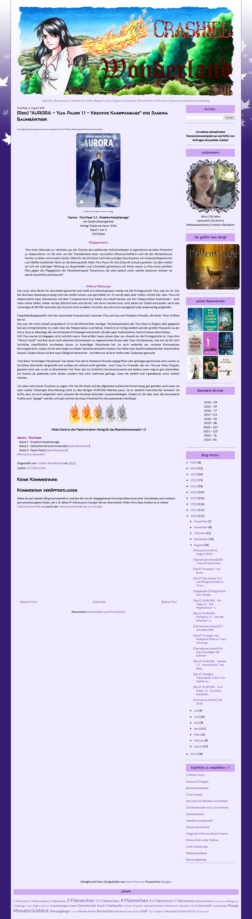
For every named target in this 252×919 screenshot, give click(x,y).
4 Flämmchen (134, 900)
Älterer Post (169, 601)
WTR (191, 911)
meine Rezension (78, 446)
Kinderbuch (171, 905)
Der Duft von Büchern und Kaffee (207, 801)
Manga (233, 905)
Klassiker (184, 905)
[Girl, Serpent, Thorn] (195, 354)
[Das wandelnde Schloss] (210, 378)
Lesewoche (220, 905)
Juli (196, 710)
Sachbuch (120, 911)
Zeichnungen (202, 911)
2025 (194, 462)
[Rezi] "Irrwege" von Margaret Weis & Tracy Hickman (209, 639)
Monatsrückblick (31, 910)
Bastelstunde (220, 901)
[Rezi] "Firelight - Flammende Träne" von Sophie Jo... (209, 677)
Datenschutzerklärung (197, 100)
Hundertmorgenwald (199, 820)
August (198, 545)
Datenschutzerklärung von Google (80, 506)
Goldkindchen (195, 814)
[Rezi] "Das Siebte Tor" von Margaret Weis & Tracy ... (208, 581)
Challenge (19, 905)
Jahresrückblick (154, 905)
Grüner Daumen (133, 905)
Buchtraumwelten (197, 788)
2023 (194, 474)
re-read (74, 911)
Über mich (162, 100)
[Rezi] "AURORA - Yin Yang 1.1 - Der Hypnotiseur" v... (207, 604)
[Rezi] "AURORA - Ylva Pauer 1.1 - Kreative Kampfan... (207, 690)
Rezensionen (62, 100)
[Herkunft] (225, 378)
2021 (194, 486)
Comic (29, 905)
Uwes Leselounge (197, 846)
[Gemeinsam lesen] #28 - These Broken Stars (208, 561)
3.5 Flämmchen (108, 901)
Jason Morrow (135, 881)
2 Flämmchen (37, 901)
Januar (198, 746)
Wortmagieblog (196, 859)
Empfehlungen (59, 905)
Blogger (166, 881)
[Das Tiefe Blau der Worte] (195, 330)
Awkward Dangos (197, 781)
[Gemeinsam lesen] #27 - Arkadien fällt (208, 627)
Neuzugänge (60, 911)
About (200, 901)
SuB (89, 100)
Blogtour (233, 901)
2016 (194, 516)
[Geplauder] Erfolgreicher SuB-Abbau (209, 592)
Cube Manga (194, 794)
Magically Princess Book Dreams (207, 833)
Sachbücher (78, 100)
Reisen (83, 911)
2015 (194, 754)
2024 (194, 468)
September (201, 539)
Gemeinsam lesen (91, 905)
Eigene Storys (41, 905)
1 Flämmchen (21, 901)
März (197, 734)
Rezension (105, 911)
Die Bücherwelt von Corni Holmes (207, 807)
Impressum (176, 100)
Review (92, 911)
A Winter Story (195, 774)
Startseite (47, 100)
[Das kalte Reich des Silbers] (195, 378)
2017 (194, 510)
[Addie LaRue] (225, 330)
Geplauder (114, 905)
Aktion (208, 901)
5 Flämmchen (184, 901)
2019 (194, 498)
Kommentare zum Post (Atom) (106, 611)
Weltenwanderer (196, 853)
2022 (194, 480)
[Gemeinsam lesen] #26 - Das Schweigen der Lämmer (208, 652)
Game (73, 905)
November (201, 527)
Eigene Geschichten (124, 100)
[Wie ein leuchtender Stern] (210, 330)
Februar (199, 740)
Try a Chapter (156, 911)
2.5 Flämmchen (36, 468)
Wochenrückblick (176, 911)
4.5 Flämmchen (161, 901)
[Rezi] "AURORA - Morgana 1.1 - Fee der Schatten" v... (208, 616)
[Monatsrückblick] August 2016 (205, 551)
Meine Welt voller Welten (202, 840)
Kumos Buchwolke (198, 827)
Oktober (200, 533)
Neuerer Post (28, 601)
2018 (194, 504)
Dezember (201, 521)
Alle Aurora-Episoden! (31, 454)
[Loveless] (210, 354)
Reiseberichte (145, 100)
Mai (197, 722)
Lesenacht (204, 905)
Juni (196, 716)
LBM (192, 905)
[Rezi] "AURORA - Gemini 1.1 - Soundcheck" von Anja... (209, 664)
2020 (194, 492)
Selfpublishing (134, 911)
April (197, 728)
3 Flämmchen (81, 900)
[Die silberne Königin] (225, 354)
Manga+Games (102, 100)
